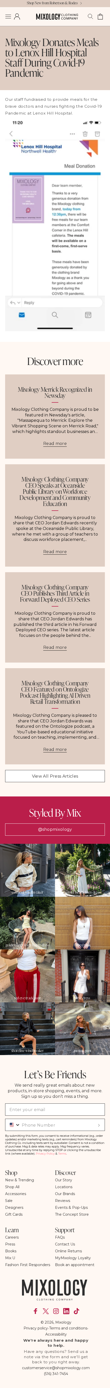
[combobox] (12, 1125)
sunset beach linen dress (82, 892)
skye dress (82, 998)
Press (10, 1244)
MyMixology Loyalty (73, 1258)
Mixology (63, 1322)
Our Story (63, 1180)
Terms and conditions (68, 1328)
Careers (12, 1237)
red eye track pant (27, 998)
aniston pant (82, 1050)
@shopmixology (55, 829)
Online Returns (68, 1251)
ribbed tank (82, 945)
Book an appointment (74, 1265)
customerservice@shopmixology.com (56, 1368)
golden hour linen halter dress (27, 945)
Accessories (15, 1193)
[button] (8, 16)
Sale (9, 1200)
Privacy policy (36, 1328)
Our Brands (65, 1193)
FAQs (60, 1237)
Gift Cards (14, 1214)
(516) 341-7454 (56, 1373)
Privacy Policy (45, 1153)
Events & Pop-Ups (71, 1207)
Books (10, 1251)
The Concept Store (72, 1214)
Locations (63, 1187)
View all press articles (55, 776)
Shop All (12, 1187)
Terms (62, 1153)
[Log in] (17, 16)
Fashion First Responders (27, 1265)
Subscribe (98, 1125)
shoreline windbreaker (27, 1050)
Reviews (62, 1200)
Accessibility (56, 1334)
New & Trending (19, 1180)
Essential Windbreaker (27, 892)
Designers (14, 1207)
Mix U (10, 1258)
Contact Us (65, 1244)
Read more (55, 443)
